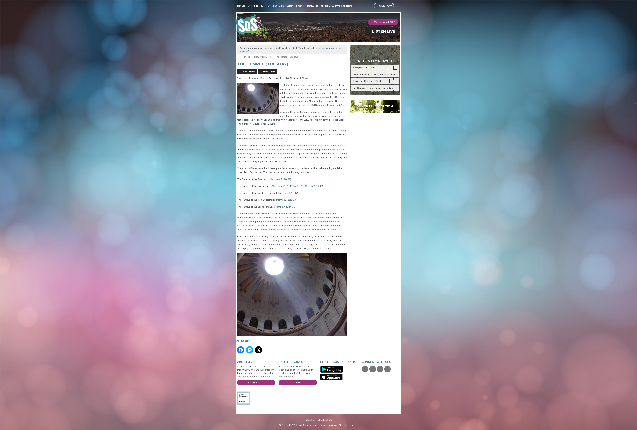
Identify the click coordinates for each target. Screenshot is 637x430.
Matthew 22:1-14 (287, 193)
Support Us (256, 382)
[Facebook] (365, 369)
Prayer (312, 6)
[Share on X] (258, 349)
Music (265, 6)
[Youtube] (380, 369)
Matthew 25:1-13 (286, 199)
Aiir (336, 425)
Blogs (247, 56)
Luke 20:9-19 (315, 186)
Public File (310, 420)
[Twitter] (372, 369)
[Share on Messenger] (249, 349)
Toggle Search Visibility (398, 6)
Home (241, 6)
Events (278, 6)
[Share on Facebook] (240, 349)
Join (297, 382)
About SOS (295, 6)
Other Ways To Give (337, 6)
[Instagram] (387, 369)
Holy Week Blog (262, 56)
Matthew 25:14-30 (285, 206)
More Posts (269, 71)
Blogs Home (248, 71)
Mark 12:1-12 (300, 186)
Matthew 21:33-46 (282, 186)
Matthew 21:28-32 (280, 179)
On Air (253, 6)
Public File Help (324, 420)
